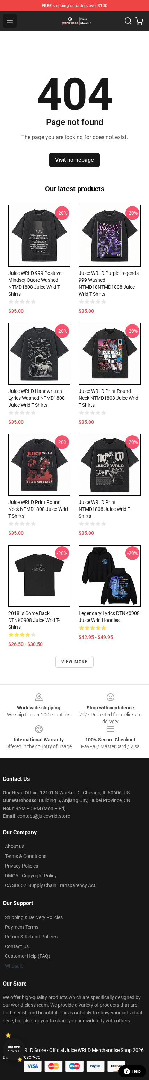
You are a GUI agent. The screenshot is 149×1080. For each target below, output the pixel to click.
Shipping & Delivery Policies (34, 917)
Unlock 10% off (14, 1049)
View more (74, 661)
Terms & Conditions (25, 856)
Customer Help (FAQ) (27, 956)
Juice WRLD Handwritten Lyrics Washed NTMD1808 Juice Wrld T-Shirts (36, 398)
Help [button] (136, 1071)
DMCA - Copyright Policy (31, 875)
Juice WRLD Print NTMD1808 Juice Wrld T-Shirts (105, 509)
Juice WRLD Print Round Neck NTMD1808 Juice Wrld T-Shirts (108, 398)
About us (14, 846)
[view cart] (139, 21)
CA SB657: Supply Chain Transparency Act (50, 885)
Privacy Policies (21, 866)
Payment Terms (21, 927)
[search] (128, 21)
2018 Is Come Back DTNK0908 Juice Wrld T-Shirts (34, 620)
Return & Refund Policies (31, 936)
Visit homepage (74, 160)
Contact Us (17, 946)
